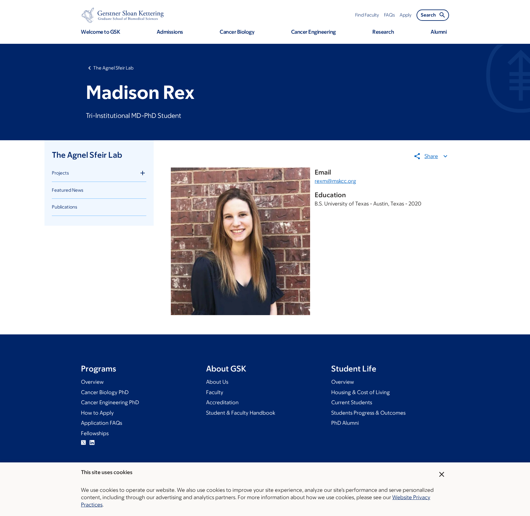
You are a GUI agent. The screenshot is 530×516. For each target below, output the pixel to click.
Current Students (351, 402)
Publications (64, 206)
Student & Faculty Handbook (240, 413)
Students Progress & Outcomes (368, 413)
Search (428, 14)
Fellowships (95, 433)
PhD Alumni (345, 423)
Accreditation (222, 402)
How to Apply (97, 413)
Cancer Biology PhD (105, 392)
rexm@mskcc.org (335, 181)
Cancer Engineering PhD (110, 402)
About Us (217, 382)
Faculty (214, 392)
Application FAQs (101, 423)
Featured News (67, 190)
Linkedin (92, 442)
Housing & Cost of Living (360, 392)
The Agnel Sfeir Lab (113, 67)
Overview (92, 382)
